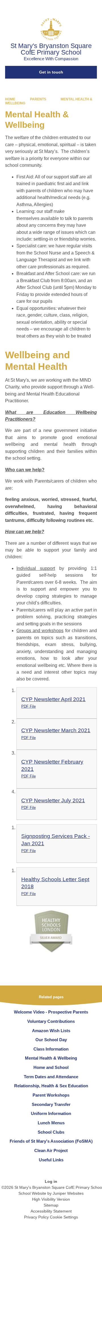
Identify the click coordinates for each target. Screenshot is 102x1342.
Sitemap (51, 1205)
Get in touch (51, 72)
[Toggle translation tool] (66, 7)
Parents (38, 99)
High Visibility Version (51, 1199)
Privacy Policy (36, 1217)
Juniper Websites (68, 1193)
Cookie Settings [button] (64, 1217)
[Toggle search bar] (80, 7)
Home (10, 99)
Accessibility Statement (51, 1211)
